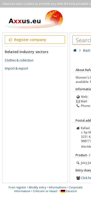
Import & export (16, 68)
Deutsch (71, 191)
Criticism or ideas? (45, 191)
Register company (29, 39)
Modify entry (37, 187)
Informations (57, 187)
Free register (17, 187)
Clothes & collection (19, 60)
